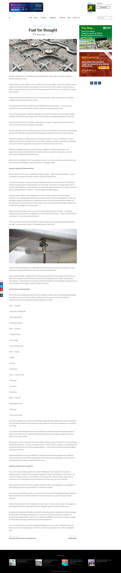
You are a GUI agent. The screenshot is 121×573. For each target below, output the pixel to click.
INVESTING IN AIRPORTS (48, 565)
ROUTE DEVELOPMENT (76, 564)
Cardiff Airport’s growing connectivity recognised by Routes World (76, 561)
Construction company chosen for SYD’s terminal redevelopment (50, 561)
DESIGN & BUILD (46, 564)
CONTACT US (76, 17)
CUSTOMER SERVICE (21, 562)
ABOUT (69, 17)
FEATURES (43, 17)
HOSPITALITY (28, 562)
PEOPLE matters (72, 538)
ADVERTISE (62, 17)
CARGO (97, 563)
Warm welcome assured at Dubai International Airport (25, 560)
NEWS (35, 17)
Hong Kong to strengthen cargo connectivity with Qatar (103, 560)
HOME (30, 17)
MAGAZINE (53, 17)
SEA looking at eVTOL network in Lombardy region (22, 538)
